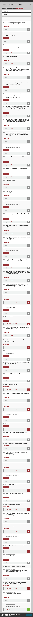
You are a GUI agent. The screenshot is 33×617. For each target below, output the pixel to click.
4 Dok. (12, 29)
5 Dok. (12, 141)
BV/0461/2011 (6, 125)
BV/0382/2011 (6, 150)
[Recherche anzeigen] (30, 5)
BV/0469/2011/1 (6, 242)
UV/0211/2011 (6, 38)
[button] (28, 29)
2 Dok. (12, 63)
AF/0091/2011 (6, 559)
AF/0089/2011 (6, 518)
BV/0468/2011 (6, 49)
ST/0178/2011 (6, 585)
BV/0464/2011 (6, 138)
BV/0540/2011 (6, 60)
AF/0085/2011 (6, 436)
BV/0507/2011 (6, 26)
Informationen (5, 8)
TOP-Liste (12, 8)
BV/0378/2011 (6, 161)
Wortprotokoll (9, 609)
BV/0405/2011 (6, 87)
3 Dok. (12, 102)
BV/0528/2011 (6, 184)
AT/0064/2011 (6, 397)
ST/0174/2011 (6, 506)
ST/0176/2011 (6, 344)
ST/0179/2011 (6, 528)
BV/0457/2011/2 (6, 218)
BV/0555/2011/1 (6, 277)
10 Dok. (12, 40)
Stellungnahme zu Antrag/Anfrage (12, 302)
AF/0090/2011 (6, 539)
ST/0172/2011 (6, 386)
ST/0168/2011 (6, 467)
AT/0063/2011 (6, 377)
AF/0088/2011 (6, 497)
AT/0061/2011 (6, 332)
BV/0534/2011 (6, 264)
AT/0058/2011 (6, 289)
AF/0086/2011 (6, 457)
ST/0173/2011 (6, 320)
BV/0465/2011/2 (6, 230)
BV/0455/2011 (6, 207)
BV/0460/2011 (6, 112)
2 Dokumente (5, 14)
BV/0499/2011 (6, 597)
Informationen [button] (9, 615)
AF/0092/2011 (6, 575)
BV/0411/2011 (6, 74)
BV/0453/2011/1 (6, 195)
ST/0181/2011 (6, 299)
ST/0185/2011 (6, 445)
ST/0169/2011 (6, 406)
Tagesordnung (20, 8)
